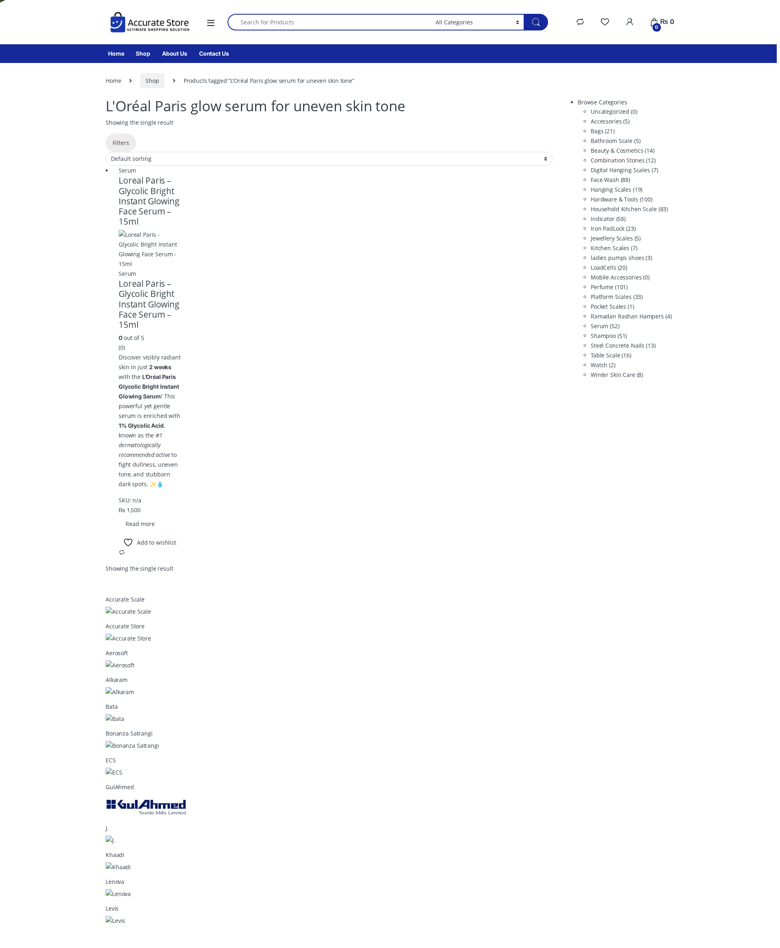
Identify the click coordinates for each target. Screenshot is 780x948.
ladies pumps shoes (621, 258)
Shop (143, 53)
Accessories (610, 121)
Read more (140, 524)
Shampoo (609, 336)
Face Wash (610, 180)
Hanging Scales (616, 189)
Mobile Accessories (620, 277)
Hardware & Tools (621, 199)
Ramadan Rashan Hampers (631, 316)
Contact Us (214, 53)
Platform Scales (617, 297)
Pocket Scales (612, 306)
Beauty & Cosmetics (622, 150)
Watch (603, 365)
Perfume (609, 287)
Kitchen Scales (614, 248)
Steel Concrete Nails (623, 345)
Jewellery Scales (616, 238)
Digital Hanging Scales (624, 170)
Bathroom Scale (616, 141)
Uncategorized (614, 111)
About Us (174, 53)
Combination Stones (623, 160)
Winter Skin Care (617, 375)
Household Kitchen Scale (629, 209)
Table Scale (611, 355)
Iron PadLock (613, 228)
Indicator (608, 219)
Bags (603, 131)
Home (116, 53)
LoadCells (609, 267)
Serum (127, 170)
